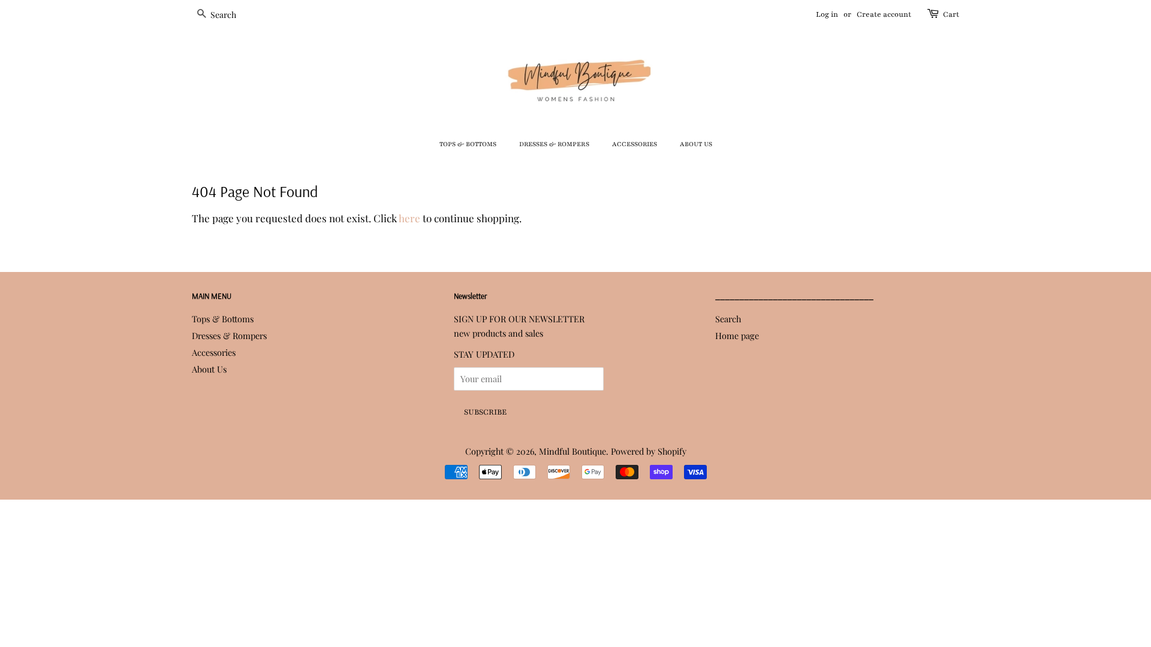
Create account (884, 14)
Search (728, 319)
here (409, 218)
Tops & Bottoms (467, 144)
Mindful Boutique (572, 451)
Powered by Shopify (648, 451)
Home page (737, 335)
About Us (696, 144)
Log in (827, 14)
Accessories (634, 144)
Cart (951, 14)
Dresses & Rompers (554, 144)
